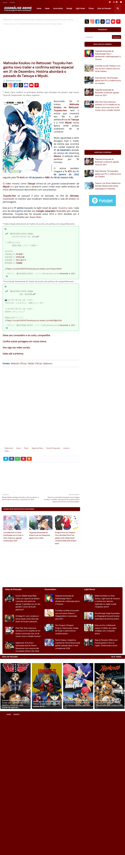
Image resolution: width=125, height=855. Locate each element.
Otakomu (47, 363)
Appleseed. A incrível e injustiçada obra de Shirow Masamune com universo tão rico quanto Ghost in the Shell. (27, 647)
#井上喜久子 (21, 260)
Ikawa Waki (35, 217)
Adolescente (17, 20)
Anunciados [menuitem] (58, 8)
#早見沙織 (20, 257)
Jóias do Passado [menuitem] (104, 8)
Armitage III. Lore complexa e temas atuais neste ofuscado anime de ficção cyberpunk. (27, 619)
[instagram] (114, 2)
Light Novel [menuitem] (80, 8)
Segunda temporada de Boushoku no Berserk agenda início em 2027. (107, 92)
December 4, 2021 (67, 273)
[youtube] (120, 2)
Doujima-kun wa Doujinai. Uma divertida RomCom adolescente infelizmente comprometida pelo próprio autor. (65, 537)
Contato (12, 2)
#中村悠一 (20, 254)
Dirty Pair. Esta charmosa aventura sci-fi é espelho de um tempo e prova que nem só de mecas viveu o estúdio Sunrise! (107, 106)
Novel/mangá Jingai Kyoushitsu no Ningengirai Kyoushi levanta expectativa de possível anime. (107, 616)
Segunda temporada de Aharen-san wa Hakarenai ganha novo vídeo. (39, 535)
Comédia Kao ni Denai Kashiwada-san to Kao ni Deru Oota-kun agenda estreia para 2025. (13, 536)
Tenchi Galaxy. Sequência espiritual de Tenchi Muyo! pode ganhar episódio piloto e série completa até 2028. (67, 644)
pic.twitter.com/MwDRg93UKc (49, 320)
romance (66, 448)
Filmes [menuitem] (91, 8)
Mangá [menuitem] (69, 8)
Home (5, 2)
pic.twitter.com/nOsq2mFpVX (48, 268)
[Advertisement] (40, 42)
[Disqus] (41, 406)
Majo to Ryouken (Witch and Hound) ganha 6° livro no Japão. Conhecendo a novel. (106, 643)
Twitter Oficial (34, 363)
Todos (7, 451)
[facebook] (116, 2)
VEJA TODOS (116, 657)
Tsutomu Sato (65, 207)
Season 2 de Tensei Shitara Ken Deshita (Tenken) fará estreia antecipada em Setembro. (107, 186)
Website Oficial (18, 363)
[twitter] (109, 2)
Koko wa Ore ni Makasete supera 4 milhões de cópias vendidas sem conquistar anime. (106, 629)
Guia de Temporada (53, 448)
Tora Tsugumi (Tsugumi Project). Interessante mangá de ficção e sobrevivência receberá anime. (66, 629)
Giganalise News (37, 448)
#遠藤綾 (19, 263)
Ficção (26, 448)
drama (18, 448)
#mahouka (31, 268)
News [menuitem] (47, 8)
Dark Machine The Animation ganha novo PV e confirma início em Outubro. (108, 80)
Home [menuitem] (39, 8)
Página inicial (7, 20)
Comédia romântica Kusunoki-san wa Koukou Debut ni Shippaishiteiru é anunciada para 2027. (67, 614)
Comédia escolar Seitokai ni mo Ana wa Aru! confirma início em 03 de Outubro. (107, 68)
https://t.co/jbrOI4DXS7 (17, 268)
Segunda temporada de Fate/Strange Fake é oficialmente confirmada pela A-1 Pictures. (108, 55)
